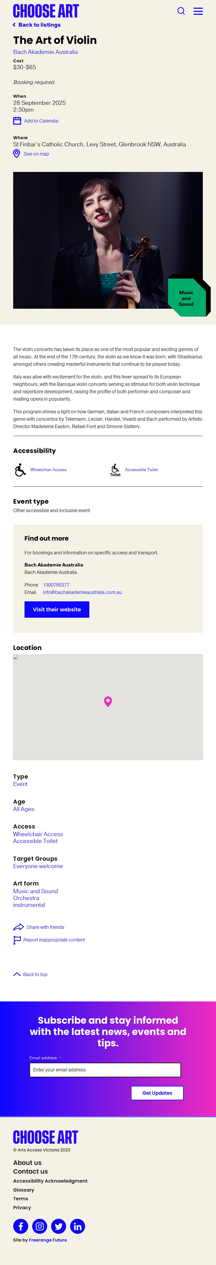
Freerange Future (48, 1240)
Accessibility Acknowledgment (50, 1181)
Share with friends (45, 927)
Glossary (23, 1190)
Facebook (20, 1226)
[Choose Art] (46, 10)
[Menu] (198, 11)
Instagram (39, 1226)
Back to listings (39, 25)
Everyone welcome (38, 866)
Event (20, 784)
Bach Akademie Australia (45, 52)
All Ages (23, 809)
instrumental (29, 905)
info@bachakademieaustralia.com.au (82, 592)
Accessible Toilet (141, 470)
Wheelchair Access (48, 470)
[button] (108, 701)
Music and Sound (35, 891)
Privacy (22, 1207)
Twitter (58, 1226)
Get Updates (157, 1093)
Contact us (30, 1171)
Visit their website (57, 609)
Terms (20, 1198)
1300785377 (56, 585)
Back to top (35, 975)
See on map (36, 154)
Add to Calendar (41, 121)
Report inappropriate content (54, 940)
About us (27, 1162)
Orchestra (26, 898)
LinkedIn (77, 1226)
